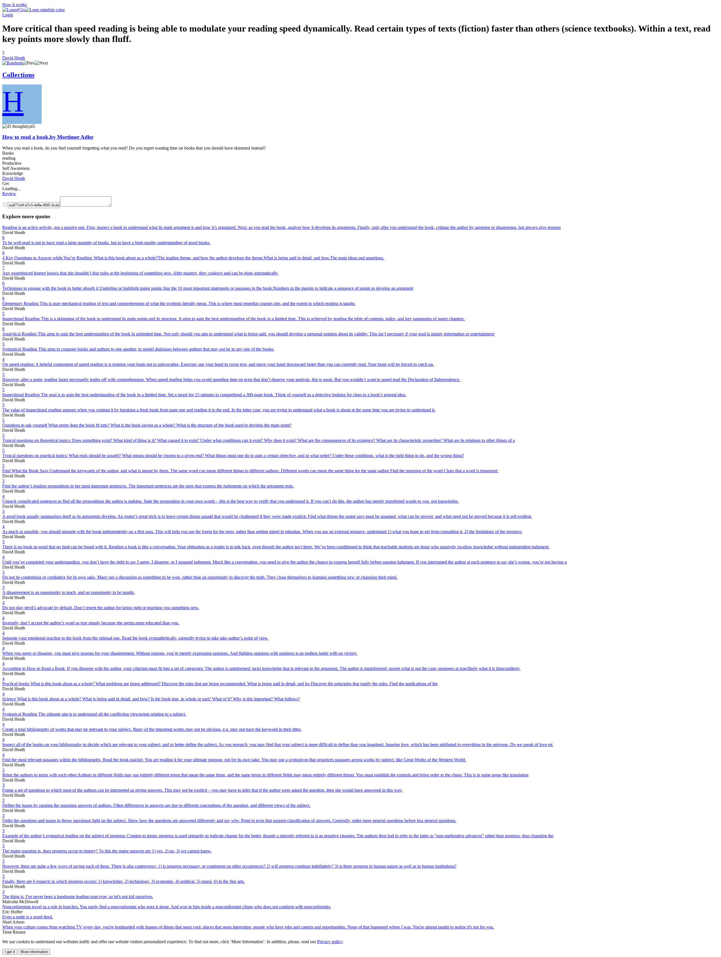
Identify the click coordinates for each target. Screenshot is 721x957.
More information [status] (34, 952)
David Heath (13, 57)
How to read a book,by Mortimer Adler (48, 137)
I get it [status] (10, 952)
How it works (14, 4)
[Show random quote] (12, 63)
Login (7, 14)
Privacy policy (329, 941)
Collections (18, 75)
